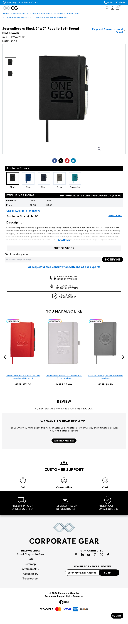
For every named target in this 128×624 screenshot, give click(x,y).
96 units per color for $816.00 (91, 195)
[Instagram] (75, 554)
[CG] (17, 8)
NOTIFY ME (112, 259)
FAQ (30, 559)
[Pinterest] (95, 554)
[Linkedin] (82, 554)
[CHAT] (105, 480)
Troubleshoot (30, 578)
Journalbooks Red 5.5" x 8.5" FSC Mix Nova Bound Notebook (23, 376)
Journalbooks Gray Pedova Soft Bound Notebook (105, 376)
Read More (64, 239)
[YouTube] (88, 554)
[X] (101, 554)
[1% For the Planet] (64, 602)
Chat (105, 487)
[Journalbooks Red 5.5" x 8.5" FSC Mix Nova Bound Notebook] (23, 343)
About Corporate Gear (30, 554)
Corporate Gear (67, 593)
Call (23, 487)
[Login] (112, 8)
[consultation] (64, 480)
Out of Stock (64, 248)
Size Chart (115, 215)
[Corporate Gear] (64, 533)
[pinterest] (67, 160)
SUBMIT (109, 572)
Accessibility (30, 573)
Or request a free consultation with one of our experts (64, 266)
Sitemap (30, 564)
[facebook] (54, 160)
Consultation (64, 487)
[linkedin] (73, 160)
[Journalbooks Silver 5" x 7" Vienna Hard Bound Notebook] (64, 343)
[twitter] (60, 160)
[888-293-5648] (23, 480)
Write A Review (64, 440)
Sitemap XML (30, 569)
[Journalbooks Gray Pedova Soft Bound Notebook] (105, 343)
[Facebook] (107, 554)
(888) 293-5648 (116, 2)
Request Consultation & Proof (107, 30)
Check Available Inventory (23, 210)
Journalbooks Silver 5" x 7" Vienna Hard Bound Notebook (64, 376)
